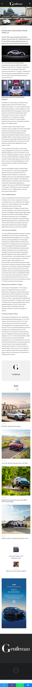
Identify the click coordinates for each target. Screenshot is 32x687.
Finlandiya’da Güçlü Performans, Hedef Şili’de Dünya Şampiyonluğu (14, 500)
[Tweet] (4, 685)
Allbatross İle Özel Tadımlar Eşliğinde (16, 570)
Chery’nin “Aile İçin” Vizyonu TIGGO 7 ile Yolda (14, 463)
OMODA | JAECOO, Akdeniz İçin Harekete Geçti (15, 538)
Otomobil (4, 28)
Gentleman (16, 374)
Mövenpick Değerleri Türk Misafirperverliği (16, 556)
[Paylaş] (12, 685)
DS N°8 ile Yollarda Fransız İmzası (11, 426)
